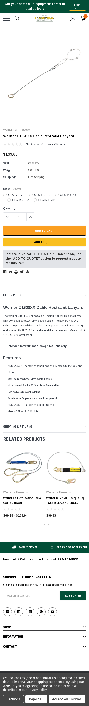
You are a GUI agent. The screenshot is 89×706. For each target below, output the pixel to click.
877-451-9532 (68, 559)
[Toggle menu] (6, 18)
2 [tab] (44, 524)
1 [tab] (40, 524)
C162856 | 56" (20, 200)
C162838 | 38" (16, 194)
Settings (13, 699)
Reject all (36, 699)
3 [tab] (48, 524)
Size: (12, 189)
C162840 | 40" (42, 194)
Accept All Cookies (67, 699)
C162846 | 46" (68, 194)
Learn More (77, 6)
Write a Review (56, 144)
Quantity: (9, 208)
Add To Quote (44, 242)
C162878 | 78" (46, 200)
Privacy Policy (37, 690)
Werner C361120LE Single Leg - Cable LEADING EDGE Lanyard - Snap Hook (65, 503)
